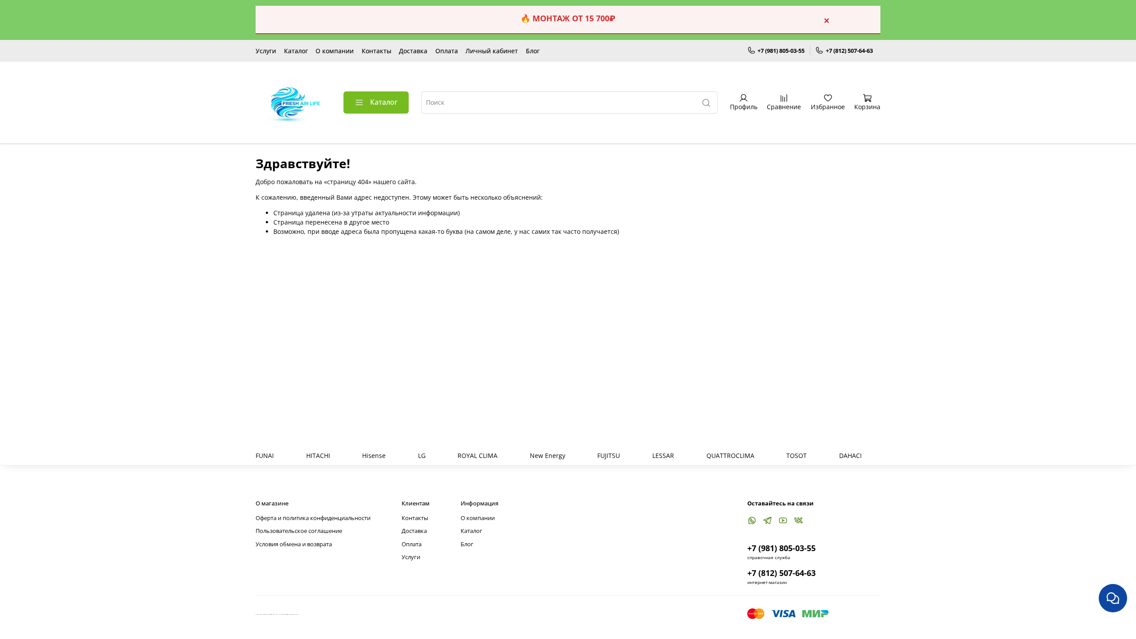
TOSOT (796, 455)
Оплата (446, 51)
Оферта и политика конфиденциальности (313, 518)
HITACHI (318, 455)
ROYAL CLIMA (477, 455)
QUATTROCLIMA (730, 455)
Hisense (374, 455)
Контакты (376, 51)
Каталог (296, 51)
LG (422, 455)
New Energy (547, 455)
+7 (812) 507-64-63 (849, 51)
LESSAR (663, 455)
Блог (533, 51)
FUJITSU (608, 455)
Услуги (266, 51)
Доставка (413, 51)
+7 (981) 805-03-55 (781, 51)
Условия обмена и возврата (294, 544)
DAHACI (850, 455)
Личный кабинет (491, 51)
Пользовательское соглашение (299, 531)
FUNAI (265, 455)
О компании (335, 51)
